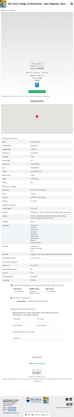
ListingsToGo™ (67, 407)
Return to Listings (9, 10)
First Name (16, 319)
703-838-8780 (11, 407)
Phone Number (42, 325)
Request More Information (37, 91)
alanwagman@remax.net (11, 413)
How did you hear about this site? (24, 332)
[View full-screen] (71, 14)
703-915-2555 (11, 409)
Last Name (40, 319)
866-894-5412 (11, 410)
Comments (16, 338)
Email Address (17, 325)
